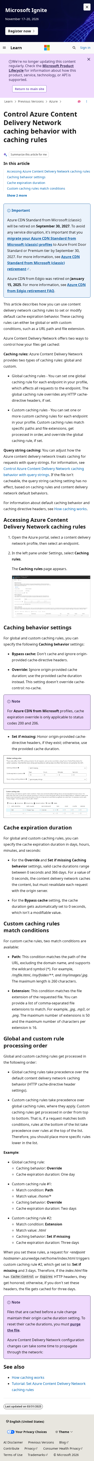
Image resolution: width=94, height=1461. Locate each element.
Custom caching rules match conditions (36, 188)
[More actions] (87, 101)
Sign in (85, 47)
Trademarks (36, 1455)
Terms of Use (13, 1455)
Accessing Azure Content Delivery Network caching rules (48, 171)
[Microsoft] (47, 48)
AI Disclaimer (13, 1442)
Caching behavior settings (26, 177)
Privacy (29, 1448)
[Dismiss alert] (87, 6)
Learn (8, 101)
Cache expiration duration (26, 183)
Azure (53, 101)
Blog (62, 1442)
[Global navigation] (4, 48)
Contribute (11, 1448)
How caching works (70, 508)
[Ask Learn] (79, 101)
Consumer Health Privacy (61, 1448)
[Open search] (74, 48)
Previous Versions (31, 101)
